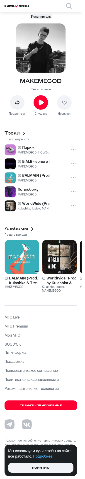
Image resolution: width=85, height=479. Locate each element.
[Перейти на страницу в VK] (27, 424)
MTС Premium (16, 326)
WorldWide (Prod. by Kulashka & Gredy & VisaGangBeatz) (62, 280)
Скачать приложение (41, 405)
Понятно (40, 468)
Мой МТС (12, 335)
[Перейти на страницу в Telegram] (10, 424)
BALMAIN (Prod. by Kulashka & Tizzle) (26, 280)
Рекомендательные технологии (32, 388)
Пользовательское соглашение (31, 370)
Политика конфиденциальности (32, 379)
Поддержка (14, 361)
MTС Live (12, 317)
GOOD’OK (13, 344)
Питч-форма (15, 352)
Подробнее (42, 456)
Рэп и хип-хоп (41, 89)
